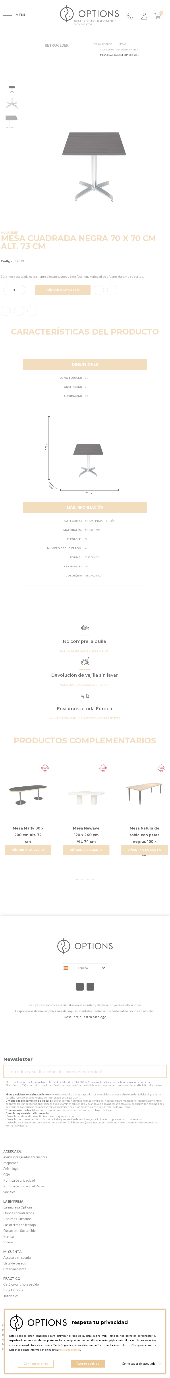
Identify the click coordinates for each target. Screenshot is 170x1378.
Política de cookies (69, 1349)
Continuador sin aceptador (141, 1363)
